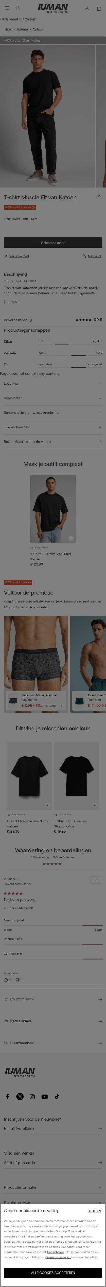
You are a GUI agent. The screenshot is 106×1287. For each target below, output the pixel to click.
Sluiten (94, 1211)
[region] (53, 1245)
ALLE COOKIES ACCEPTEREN (53, 1273)
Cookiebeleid (55, 1252)
